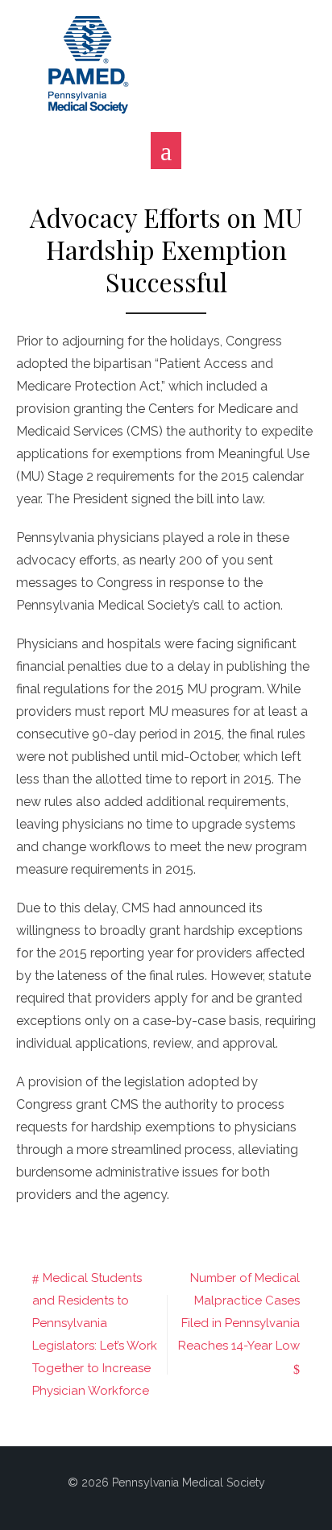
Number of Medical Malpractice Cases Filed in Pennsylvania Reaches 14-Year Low (239, 1312)
